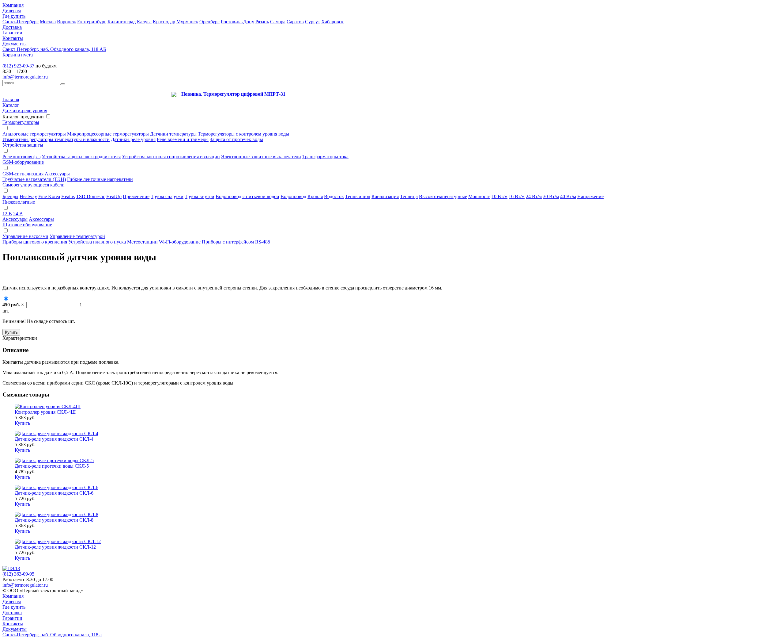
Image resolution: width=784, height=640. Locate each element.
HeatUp (114, 196)
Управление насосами (25, 236)
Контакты (12, 38)
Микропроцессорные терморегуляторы (108, 133)
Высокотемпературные (443, 196)
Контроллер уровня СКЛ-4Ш (45, 412)
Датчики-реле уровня (24, 110)
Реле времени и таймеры (183, 139)
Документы (14, 43)
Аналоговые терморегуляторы (34, 133)
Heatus (68, 196)
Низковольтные (18, 202)
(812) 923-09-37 (19, 65)
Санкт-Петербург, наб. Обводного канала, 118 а (52, 634)
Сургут (312, 21)
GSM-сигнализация (22, 173)
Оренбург (209, 21)
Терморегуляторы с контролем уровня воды (243, 133)
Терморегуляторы (20, 122)
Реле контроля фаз (21, 156)
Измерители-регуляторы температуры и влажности (56, 139)
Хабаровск (332, 21)
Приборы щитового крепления (34, 241)
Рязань (262, 21)
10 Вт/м (499, 196)
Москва (48, 21)
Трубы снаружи (167, 196)
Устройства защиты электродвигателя (81, 156)
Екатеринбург (91, 21)
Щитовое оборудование (27, 224)
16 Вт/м (517, 196)
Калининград (121, 21)
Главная (10, 99)
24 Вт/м (534, 196)
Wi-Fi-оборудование (180, 241)
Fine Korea (49, 196)
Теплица (409, 196)
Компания (13, 5)
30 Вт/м (551, 196)
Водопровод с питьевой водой (247, 196)
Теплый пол (357, 196)
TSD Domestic (90, 196)
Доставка (12, 27)
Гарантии (12, 32)
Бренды (10, 196)
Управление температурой (77, 236)
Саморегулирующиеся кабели (33, 184)
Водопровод (293, 196)
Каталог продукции (23, 116)
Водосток (334, 196)
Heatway (28, 196)
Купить (11, 332)
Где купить (13, 16)
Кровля (315, 196)
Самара (277, 21)
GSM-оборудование (23, 162)
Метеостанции (142, 241)
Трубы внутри (199, 196)
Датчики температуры (173, 133)
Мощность (479, 196)
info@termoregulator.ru (25, 76)
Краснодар (164, 21)
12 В (7, 213)
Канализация (385, 196)
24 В (18, 213)
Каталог (10, 105)
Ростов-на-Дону (237, 21)
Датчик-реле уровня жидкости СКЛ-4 (54, 439)
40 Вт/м (568, 196)
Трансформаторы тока (325, 156)
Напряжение (590, 196)
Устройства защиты (22, 145)
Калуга (144, 21)
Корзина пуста (17, 54)
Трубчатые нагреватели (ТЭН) (34, 179)
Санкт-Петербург (20, 21)
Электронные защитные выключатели (261, 156)
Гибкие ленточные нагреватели (100, 179)
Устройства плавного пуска (97, 241)
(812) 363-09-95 (18, 574)
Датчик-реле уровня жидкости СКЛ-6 (54, 493)
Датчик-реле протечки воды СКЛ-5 (52, 466)
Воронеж (66, 21)
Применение (136, 196)
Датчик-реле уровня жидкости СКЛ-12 (55, 547)
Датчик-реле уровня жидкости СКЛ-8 (54, 520)
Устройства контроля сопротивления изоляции (171, 156)
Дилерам (11, 10)
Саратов (295, 21)
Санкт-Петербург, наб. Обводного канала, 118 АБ (54, 49)
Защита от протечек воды (236, 139)
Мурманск (187, 21)
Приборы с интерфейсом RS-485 (236, 241)
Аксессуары (57, 173)
